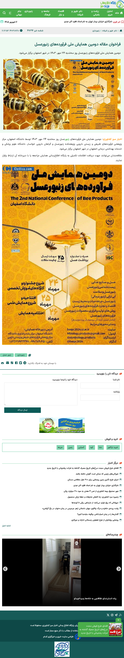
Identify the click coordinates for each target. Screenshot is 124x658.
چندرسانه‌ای (112, 535)
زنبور (67, 139)
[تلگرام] (24, 363)
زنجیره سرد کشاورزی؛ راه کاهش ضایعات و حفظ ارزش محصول (93, 497)
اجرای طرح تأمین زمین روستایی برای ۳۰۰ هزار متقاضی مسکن (93, 479)
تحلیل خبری (110, 13)
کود (92, 447)
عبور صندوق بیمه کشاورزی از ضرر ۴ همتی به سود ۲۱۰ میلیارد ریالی (83, 21)
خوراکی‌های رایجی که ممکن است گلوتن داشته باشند (97, 474)
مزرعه (60, 447)
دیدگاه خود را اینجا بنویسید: (64, 379)
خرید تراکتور (113, 447)
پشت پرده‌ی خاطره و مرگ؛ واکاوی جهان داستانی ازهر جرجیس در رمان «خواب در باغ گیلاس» (80, 508)
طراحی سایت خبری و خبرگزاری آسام (58, 636)
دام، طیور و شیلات (77, 13)
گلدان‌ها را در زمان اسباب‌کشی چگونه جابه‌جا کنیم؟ (98, 514)
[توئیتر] (20, 363)
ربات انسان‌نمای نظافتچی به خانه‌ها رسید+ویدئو (95, 598)
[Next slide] (5, 569)
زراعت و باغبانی (95, 13)
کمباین (81, 447)
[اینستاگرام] (112, 616)
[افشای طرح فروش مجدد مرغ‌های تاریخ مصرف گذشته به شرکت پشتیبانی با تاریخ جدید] (115, 629)
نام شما (116, 379)
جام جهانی (19, 13)
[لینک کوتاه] (12, 363)
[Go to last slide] (118, 569)
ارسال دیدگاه (22, 410)
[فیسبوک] (16, 363)
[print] (2, 363)
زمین (70, 447)
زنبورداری (28, 11)
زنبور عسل (7, 355)
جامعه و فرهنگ (46, 13)
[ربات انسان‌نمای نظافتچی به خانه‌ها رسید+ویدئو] (62, 572)
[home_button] (121, 30)
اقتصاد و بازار (61, 13)
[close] (118, 620)
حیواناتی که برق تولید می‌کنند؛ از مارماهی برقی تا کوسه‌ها (95, 502)
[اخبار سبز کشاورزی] (112, 4)
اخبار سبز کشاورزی (50, 625)
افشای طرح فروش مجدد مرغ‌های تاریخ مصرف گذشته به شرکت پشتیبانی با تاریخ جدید (94, 629)
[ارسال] (7, 363)
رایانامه (116, 391)
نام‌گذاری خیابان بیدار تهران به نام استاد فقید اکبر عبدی (96, 485)
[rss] (120, 616)
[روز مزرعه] (62, 426)
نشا (101, 447)
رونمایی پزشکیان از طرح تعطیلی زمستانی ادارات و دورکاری (95, 520)
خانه (117, 13)
